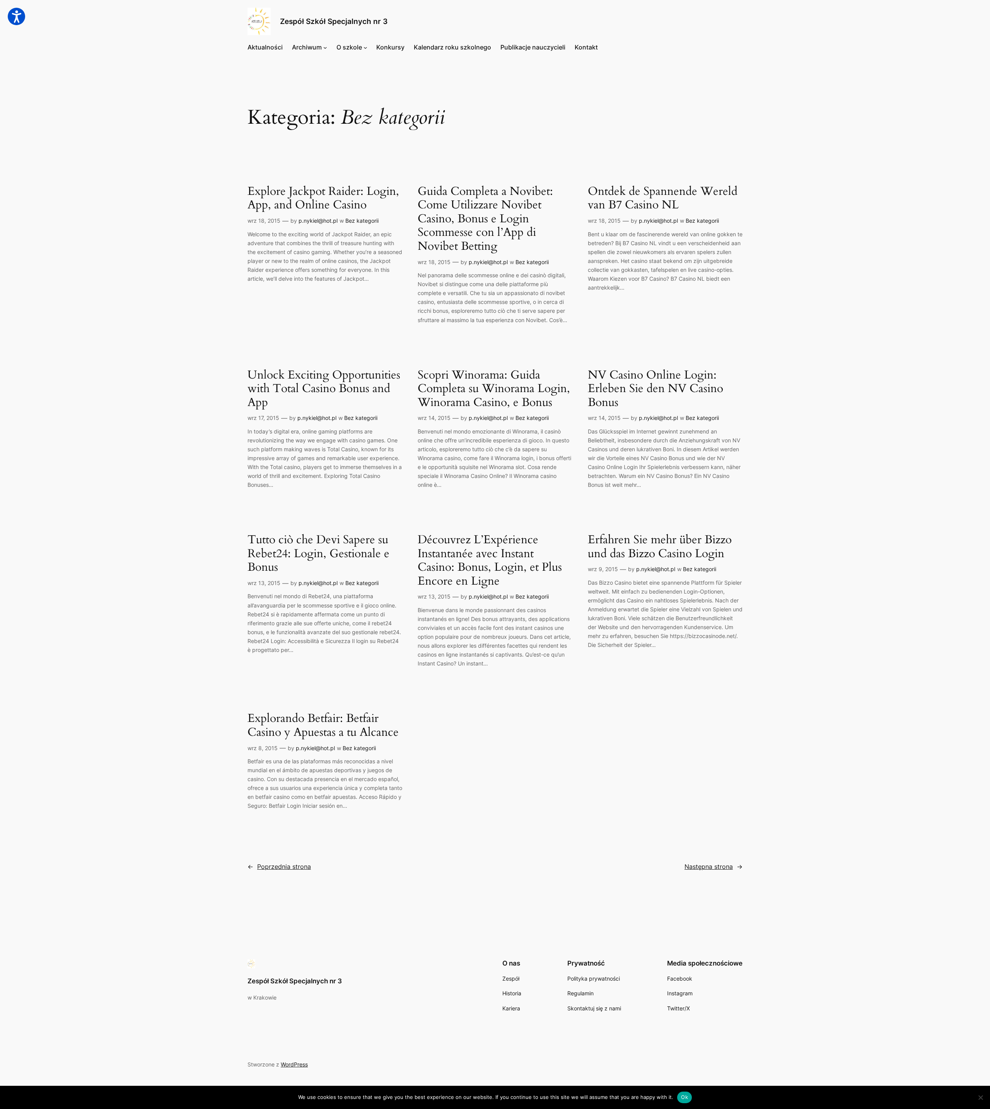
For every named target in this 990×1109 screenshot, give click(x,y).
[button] (16, 16)
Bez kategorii (362, 220)
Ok (684, 1097)
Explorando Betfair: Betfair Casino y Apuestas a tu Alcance (323, 725)
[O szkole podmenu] (365, 47)
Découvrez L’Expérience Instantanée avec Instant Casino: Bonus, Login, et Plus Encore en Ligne (490, 560)
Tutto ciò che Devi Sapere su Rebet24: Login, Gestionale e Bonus (318, 554)
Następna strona (713, 866)
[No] (980, 1097)
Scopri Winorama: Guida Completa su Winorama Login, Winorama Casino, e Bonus (494, 389)
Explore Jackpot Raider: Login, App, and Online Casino (323, 198)
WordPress (294, 1064)
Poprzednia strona (279, 866)
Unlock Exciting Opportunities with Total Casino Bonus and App (324, 389)
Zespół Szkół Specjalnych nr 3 (333, 21)
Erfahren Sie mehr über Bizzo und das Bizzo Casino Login (660, 547)
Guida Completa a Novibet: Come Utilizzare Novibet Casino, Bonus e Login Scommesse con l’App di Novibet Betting (485, 219)
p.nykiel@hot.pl (318, 220)
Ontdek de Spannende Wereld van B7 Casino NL (662, 198)
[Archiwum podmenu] (325, 47)
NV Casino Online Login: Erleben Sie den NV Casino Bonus (655, 389)
